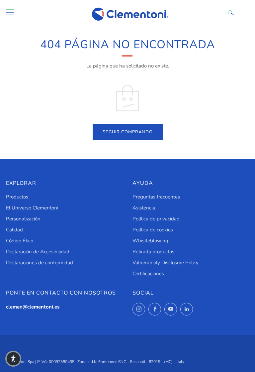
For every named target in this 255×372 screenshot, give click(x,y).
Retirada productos (153, 251)
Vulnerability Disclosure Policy (165, 262)
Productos (17, 196)
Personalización (23, 218)
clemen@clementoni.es (32, 307)
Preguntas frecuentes (156, 196)
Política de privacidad (156, 218)
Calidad (14, 229)
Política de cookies (152, 229)
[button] (13, 359)
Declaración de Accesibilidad (37, 251)
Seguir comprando (128, 132)
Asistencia (143, 207)
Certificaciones (148, 273)
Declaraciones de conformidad (39, 262)
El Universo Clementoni (32, 207)
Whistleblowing (150, 240)
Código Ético (19, 240)
